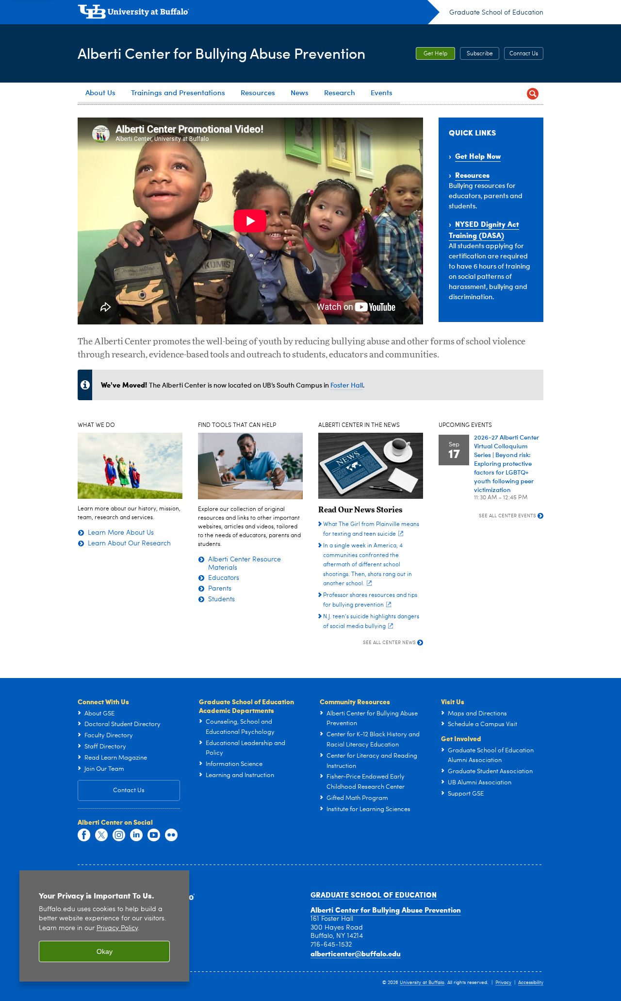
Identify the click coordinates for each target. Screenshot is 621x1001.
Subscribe (480, 54)
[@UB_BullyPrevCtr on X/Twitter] (101, 835)
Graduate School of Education (496, 12)
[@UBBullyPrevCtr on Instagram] (119, 835)
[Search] (532, 93)
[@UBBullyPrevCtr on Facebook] (84, 835)
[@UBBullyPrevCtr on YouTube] (153, 835)
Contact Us (523, 54)
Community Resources (355, 701)
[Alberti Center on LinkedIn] (136, 835)
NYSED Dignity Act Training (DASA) (484, 229)
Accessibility (530, 982)
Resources (472, 175)
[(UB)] (259, 13)
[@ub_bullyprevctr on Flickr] (171, 835)
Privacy (503, 982)
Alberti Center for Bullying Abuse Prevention (221, 53)
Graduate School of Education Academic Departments (246, 705)
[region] (104, 926)
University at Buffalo (422, 982)
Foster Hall (346, 385)
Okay (105, 951)
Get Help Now (478, 156)
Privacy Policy (117, 928)
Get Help (435, 54)
